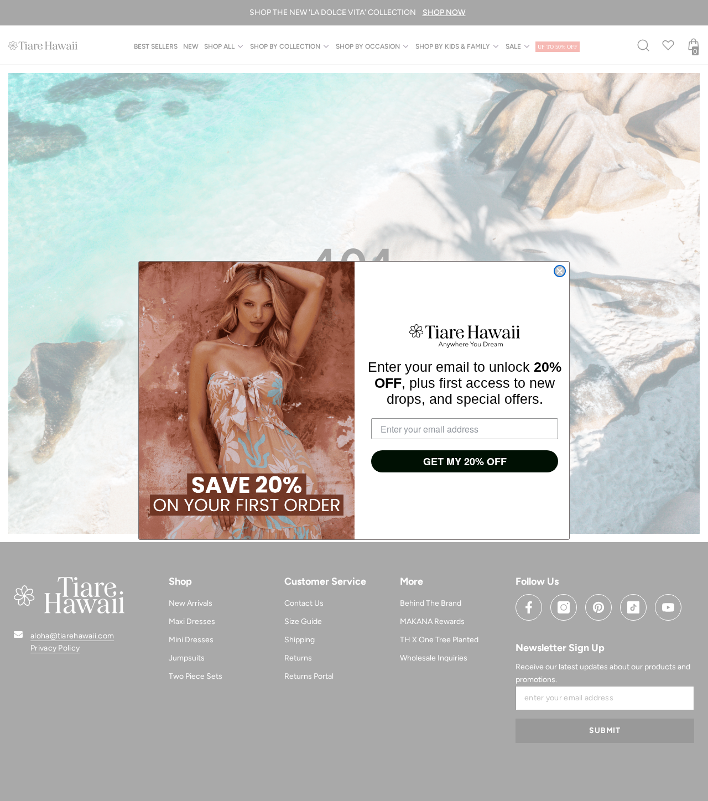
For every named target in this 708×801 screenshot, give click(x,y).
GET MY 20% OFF (465, 461)
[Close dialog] (559, 271)
